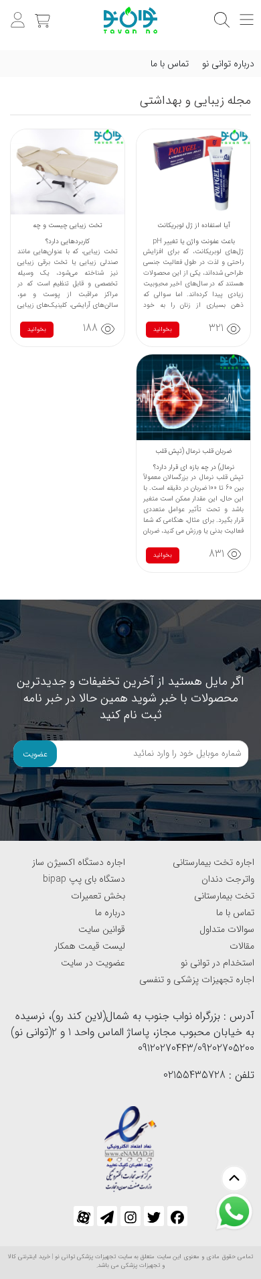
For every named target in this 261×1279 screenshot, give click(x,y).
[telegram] (107, 1216)
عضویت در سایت (93, 962)
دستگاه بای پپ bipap (84, 879)
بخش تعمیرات (98, 895)
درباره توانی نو (228, 63)
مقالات (242, 946)
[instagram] (130, 1216)
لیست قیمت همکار (89, 946)
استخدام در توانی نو (217, 962)
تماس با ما (170, 63)
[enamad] (130, 1142)
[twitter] (154, 1216)
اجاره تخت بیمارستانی (213, 862)
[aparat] (84, 1216)
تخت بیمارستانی (224, 895)
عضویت (35, 754)
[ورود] (16, 13)
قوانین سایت (101, 929)
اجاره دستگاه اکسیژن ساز (78, 862)
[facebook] (177, 1216)
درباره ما (110, 912)
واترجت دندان (227, 879)
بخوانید (162, 329)
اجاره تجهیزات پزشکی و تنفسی (196, 979)
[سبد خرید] (40, 13)
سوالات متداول (226, 929)
